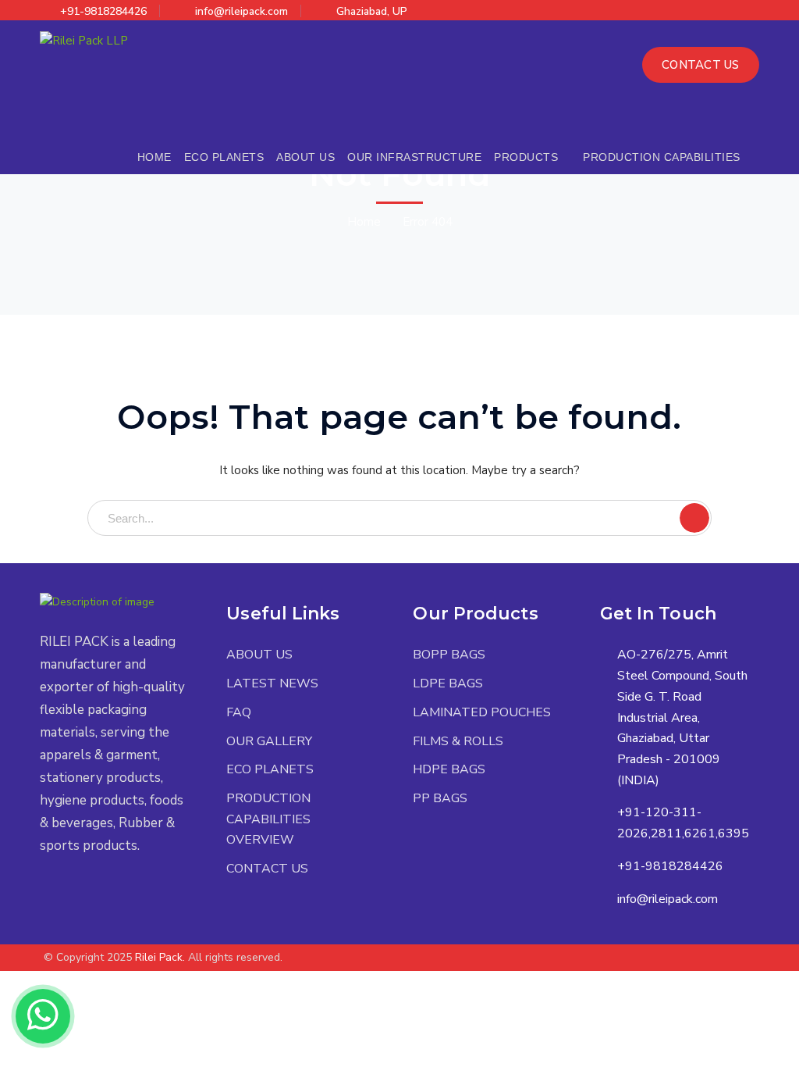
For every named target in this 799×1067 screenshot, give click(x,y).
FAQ (238, 712)
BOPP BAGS (449, 654)
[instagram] (137, 892)
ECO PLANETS (270, 769)
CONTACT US (701, 65)
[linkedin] (114, 892)
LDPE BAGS (448, 683)
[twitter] (44, 892)
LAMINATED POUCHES (482, 712)
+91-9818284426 (103, 11)
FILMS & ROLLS (458, 741)
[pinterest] (91, 892)
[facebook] (67, 892)
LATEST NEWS (272, 683)
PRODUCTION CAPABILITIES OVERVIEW (268, 819)
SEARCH (694, 518)
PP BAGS (440, 798)
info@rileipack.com (241, 11)
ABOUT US (259, 654)
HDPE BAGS (449, 769)
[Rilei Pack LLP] (84, 40)
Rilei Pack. (160, 957)
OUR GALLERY (269, 741)
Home (364, 222)
